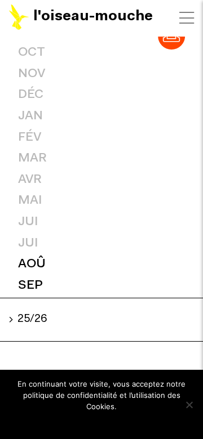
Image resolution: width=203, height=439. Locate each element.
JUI (28, 222)
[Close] (186, 18)
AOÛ (32, 264)
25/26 (32, 319)
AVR (30, 179)
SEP (30, 285)
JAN (30, 116)
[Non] (189, 404)
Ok (102, 421)
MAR (32, 158)
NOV (31, 74)
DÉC (30, 94)
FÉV (29, 137)
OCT (31, 52)
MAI (30, 200)
